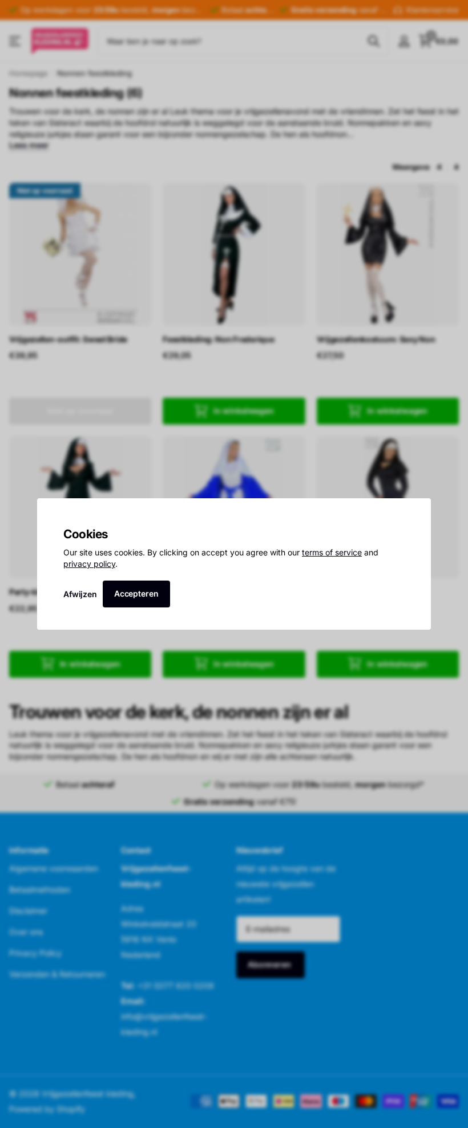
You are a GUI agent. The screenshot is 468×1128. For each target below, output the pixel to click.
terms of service (332, 552)
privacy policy (89, 564)
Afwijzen (80, 593)
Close (418, 510)
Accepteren (136, 593)
